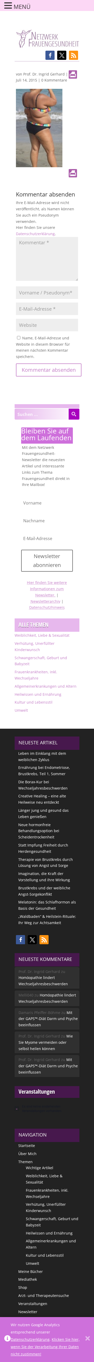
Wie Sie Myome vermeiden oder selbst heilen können (46, 1042)
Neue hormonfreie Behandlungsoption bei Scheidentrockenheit (38, 831)
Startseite (26, 1145)
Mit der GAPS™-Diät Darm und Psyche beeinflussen (48, 1019)
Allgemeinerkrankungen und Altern (46, 686)
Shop (22, 1287)
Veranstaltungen (32, 1303)
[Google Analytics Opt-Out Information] (7, 1339)
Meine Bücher (30, 1271)
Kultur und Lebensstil (33, 702)
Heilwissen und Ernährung (38, 694)
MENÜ (22, 6)
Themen (25, 1161)
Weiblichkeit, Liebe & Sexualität (42, 635)
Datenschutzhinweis (47, 607)
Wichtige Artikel (39, 1167)
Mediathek (27, 1279)
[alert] (47, 1108)
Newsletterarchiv (45, 601)
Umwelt (21, 710)
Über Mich (27, 1153)
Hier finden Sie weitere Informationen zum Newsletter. (47, 589)
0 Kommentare (54, 80)
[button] (50, 55)
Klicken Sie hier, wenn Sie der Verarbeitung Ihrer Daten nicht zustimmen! (45, 1347)
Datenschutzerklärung (35, 233)
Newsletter (27, 1311)
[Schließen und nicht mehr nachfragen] (87, 1339)
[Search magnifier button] (73, 414)
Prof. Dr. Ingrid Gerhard (44, 74)
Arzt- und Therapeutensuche (43, 1295)
